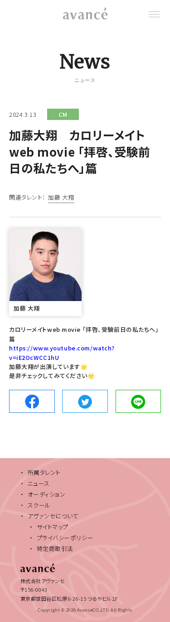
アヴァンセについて (53, 516)
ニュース (39, 483)
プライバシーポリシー (65, 537)
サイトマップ (52, 526)
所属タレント (44, 472)
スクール (39, 505)
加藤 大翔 (61, 198)
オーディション (47, 494)
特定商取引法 (55, 548)
